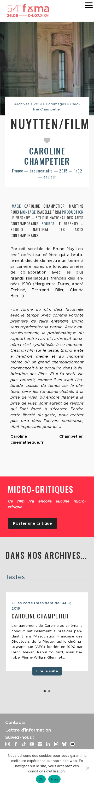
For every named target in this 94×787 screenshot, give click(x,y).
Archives (22, 104)
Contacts (15, 722)
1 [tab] (45, 691)
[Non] (87, 768)
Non (54, 779)
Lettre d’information (28, 730)
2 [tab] (49, 691)
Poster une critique (32, 523)
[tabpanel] (47, 631)
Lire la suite (47, 671)
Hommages (56, 104)
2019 (38, 104)
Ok (41, 779)
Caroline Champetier (47, 156)
